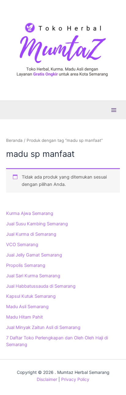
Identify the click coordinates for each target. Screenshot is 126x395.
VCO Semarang (22, 244)
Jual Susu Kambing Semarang (37, 224)
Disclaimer (47, 379)
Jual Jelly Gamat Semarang (34, 255)
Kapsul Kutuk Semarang (31, 296)
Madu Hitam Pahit (24, 317)
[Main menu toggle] (114, 110)
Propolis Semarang (25, 265)
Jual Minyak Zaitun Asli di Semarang (43, 327)
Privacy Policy (75, 379)
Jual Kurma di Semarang (31, 234)
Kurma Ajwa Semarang (29, 213)
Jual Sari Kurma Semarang (33, 276)
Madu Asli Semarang (27, 306)
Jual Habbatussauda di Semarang (41, 286)
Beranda (14, 140)
